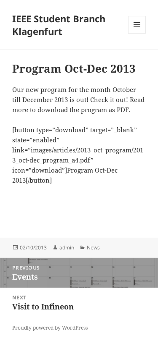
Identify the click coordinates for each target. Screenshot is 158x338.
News (93, 247)
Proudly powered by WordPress (50, 327)
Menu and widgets (137, 33)
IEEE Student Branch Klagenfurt (58, 24)
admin (66, 247)
